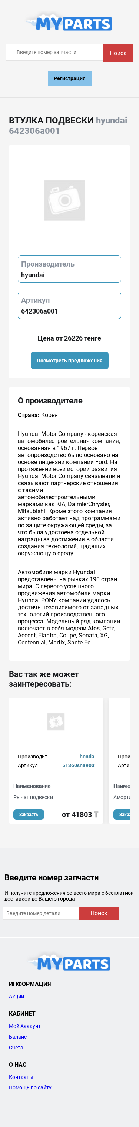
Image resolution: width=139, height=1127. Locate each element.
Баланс (18, 1037)
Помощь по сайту (30, 1087)
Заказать (28, 814)
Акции (16, 996)
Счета (16, 1047)
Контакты (21, 1077)
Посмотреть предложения (70, 360)
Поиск (118, 53)
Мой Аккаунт (25, 1026)
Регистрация (70, 78)
